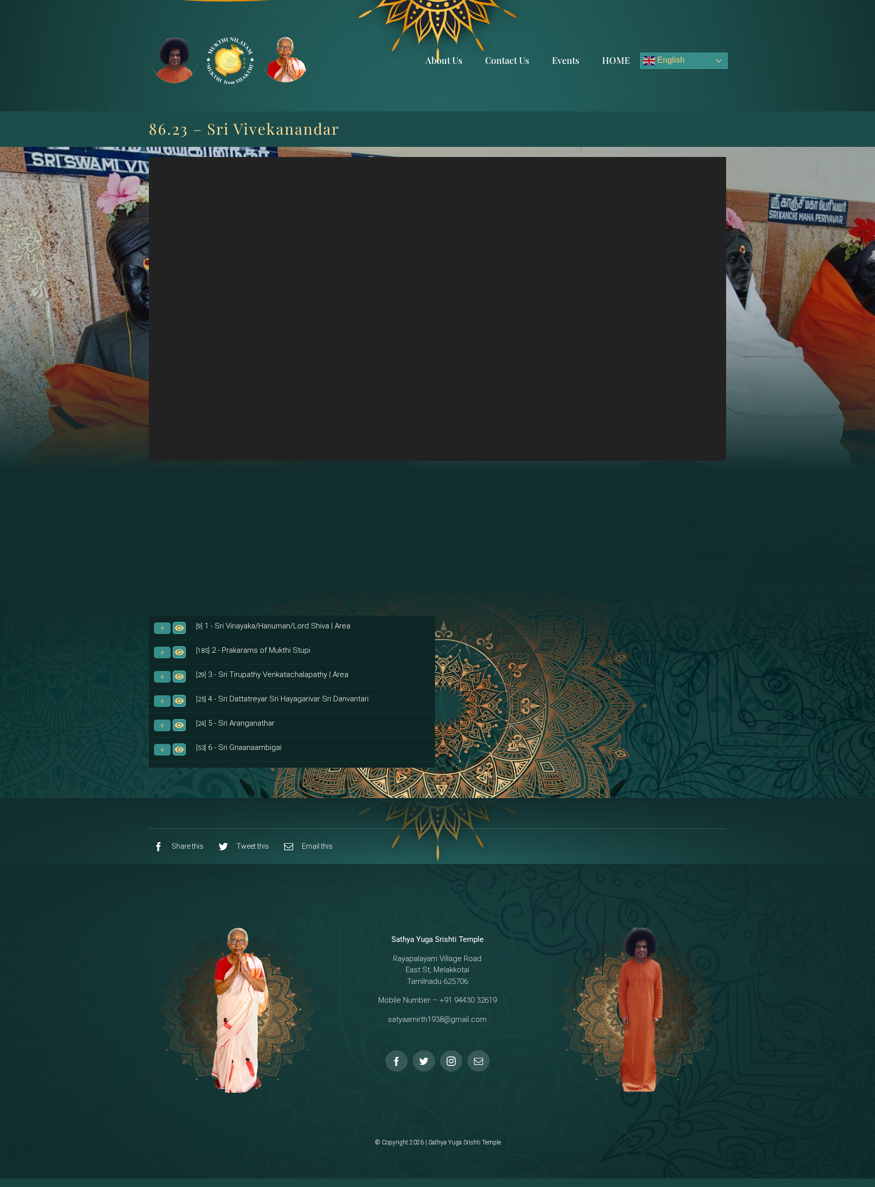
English (670, 60)
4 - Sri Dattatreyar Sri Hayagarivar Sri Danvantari (282, 698)
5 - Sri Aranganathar (235, 723)
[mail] (478, 1061)
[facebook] (396, 1061)
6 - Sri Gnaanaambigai (239, 747)
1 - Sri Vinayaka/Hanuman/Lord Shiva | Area (273, 625)
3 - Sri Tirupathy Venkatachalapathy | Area (272, 674)
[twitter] (424, 1061)
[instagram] (451, 1061)
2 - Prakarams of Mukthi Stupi (253, 650)
